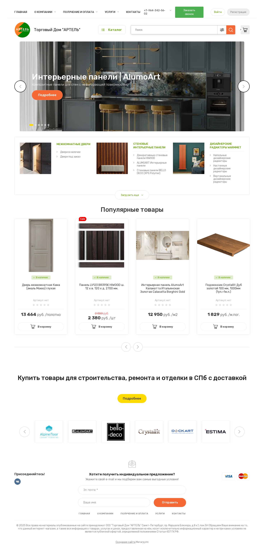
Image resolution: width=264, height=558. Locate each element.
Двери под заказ (70, 156)
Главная (20, 12)
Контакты (133, 12)
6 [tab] (48, 125)
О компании (43, 12)
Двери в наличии (70, 152)
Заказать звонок (189, 12)
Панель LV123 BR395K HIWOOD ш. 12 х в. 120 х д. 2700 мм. (101, 286)
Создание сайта (125, 542)
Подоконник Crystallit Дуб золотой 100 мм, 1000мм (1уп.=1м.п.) (223, 288)
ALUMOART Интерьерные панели (152, 164)
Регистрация (238, 12)
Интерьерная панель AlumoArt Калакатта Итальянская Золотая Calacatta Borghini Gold (162, 288)
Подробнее (47, 95)
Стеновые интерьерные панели (149, 145)
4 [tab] (42, 125)
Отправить (170, 502)
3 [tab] (39, 125)
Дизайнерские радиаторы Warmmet (225, 145)
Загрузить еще (130, 195)
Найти (230, 29)
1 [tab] (31, 125)
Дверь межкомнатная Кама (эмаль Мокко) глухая (41, 286)
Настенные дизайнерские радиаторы (222, 168)
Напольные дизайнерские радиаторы (222, 158)
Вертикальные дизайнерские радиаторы (222, 179)
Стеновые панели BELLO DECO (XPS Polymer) (151, 172)
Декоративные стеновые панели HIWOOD (152, 157)
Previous (20, 86)
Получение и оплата (78, 12)
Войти (218, 12)
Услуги (110, 12)
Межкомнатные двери (73, 144)
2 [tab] (35, 125)
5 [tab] (45, 125)
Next (244, 86)
